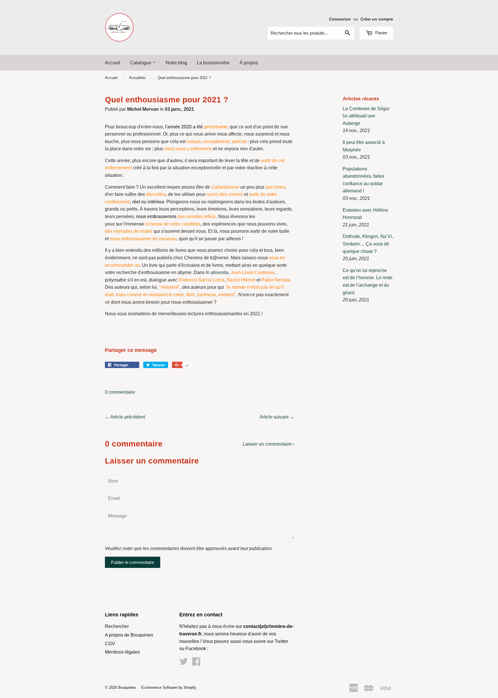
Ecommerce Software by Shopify (168, 687)
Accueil (112, 62)
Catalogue (141, 62)
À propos (248, 62)
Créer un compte (377, 19)
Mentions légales (122, 652)
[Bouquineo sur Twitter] (183, 663)
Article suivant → (277, 416)
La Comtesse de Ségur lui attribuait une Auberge (366, 116)
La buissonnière (213, 62)
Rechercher (117, 626)
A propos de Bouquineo (129, 635)
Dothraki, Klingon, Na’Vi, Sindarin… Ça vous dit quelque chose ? (368, 244)
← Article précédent (125, 416)
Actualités (137, 78)
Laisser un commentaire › (268, 444)
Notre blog (176, 62)
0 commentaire (120, 392)
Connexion (340, 19)
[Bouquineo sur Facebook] (196, 663)
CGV (110, 643)
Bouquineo (127, 687)
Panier (380, 32)
